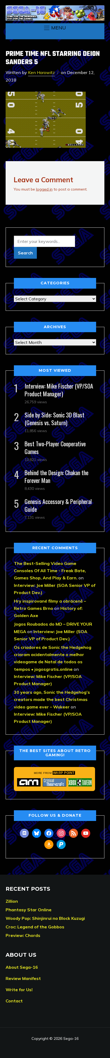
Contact (14, 1000)
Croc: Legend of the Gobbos (35, 926)
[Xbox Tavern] (80, 782)
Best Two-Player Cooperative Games (55, 447)
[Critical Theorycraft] (54, 782)
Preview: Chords (23, 935)
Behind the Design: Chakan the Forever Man (56, 476)
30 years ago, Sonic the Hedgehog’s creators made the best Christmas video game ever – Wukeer (52, 699)
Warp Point (63, 773)
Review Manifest (23, 978)
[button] (55, 27)
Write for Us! (19, 989)
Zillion (12, 901)
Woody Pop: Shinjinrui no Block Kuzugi (45, 918)
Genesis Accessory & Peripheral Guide (58, 505)
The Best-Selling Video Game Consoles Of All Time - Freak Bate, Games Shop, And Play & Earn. (50, 570)
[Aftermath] (29, 782)
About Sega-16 (22, 967)
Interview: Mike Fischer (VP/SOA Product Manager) (59, 390)
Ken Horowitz (41, 72)
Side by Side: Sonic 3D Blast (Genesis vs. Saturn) (54, 418)
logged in (44, 189)
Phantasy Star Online (29, 909)
